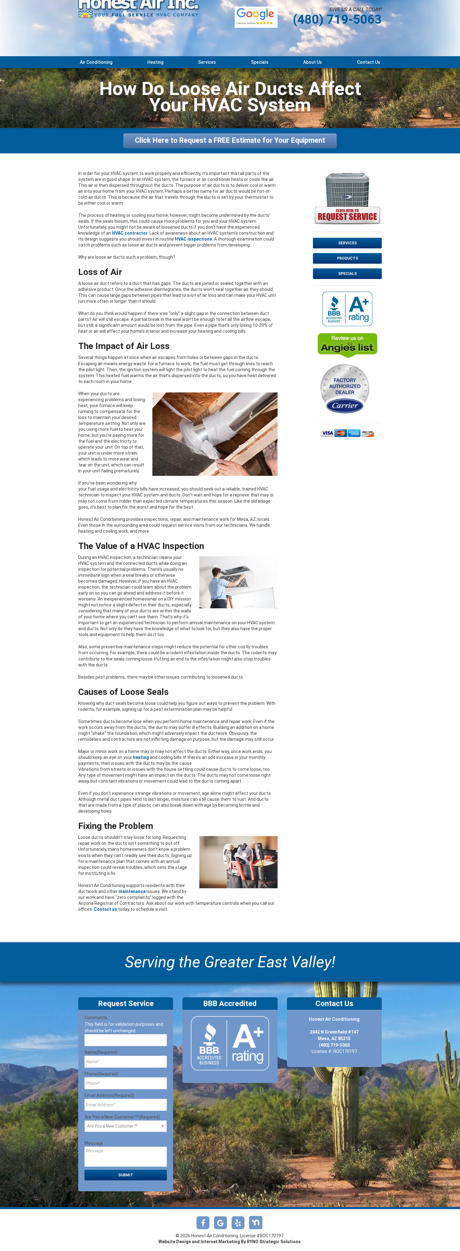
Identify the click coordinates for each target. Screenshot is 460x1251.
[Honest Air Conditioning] (139, 17)
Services (207, 62)
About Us (312, 62)
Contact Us (368, 62)
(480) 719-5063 (337, 19)
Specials (259, 62)
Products (347, 258)
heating (141, 757)
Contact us (105, 909)
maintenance (132, 891)
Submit (125, 1175)
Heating (155, 62)
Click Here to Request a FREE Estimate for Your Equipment (230, 140)
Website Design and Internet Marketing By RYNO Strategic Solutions (229, 1241)
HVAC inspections (193, 239)
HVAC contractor (130, 233)
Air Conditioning (96, 62)
